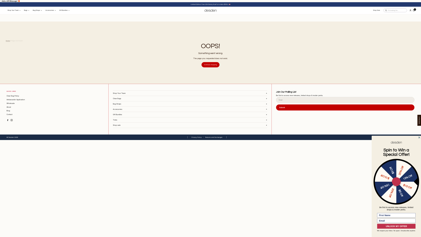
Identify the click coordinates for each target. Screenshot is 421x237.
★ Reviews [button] (419, 120)
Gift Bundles (63, 10)
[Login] (410, 10)
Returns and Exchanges (213, 137)
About (9, 107)
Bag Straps (36, 10)
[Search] (386, 10)
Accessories (49, 10)
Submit (282, 107)
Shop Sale (376, 10)
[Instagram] (12, 120)
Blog (8, 111)
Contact (9, 114)
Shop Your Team (13, 10)
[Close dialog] (419, 137)
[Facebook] (8, 120)
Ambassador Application (16, 100)
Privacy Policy (197, 137)
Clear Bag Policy (13, 96)
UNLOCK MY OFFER (396, 226)
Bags (25, 10)
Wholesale (11, 103)
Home (8, 41)
